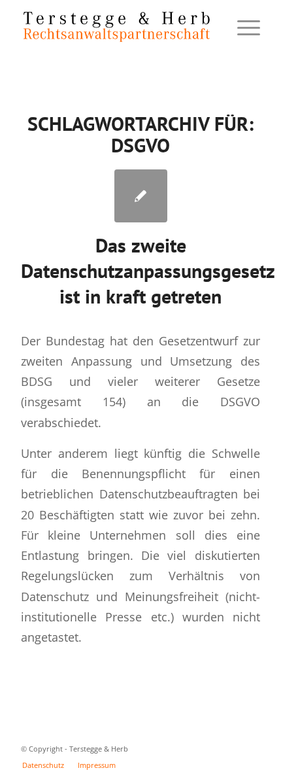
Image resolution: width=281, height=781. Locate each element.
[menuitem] (43, 765)
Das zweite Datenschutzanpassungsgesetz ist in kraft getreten (148, 270)
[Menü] (242, 27)
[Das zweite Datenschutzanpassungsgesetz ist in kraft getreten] (140, 195)
